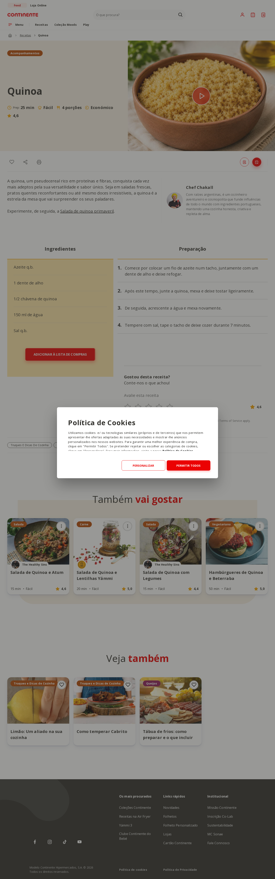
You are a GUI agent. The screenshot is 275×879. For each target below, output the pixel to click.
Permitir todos (188, 465)
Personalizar (143, 465)
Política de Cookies (177, 451)
